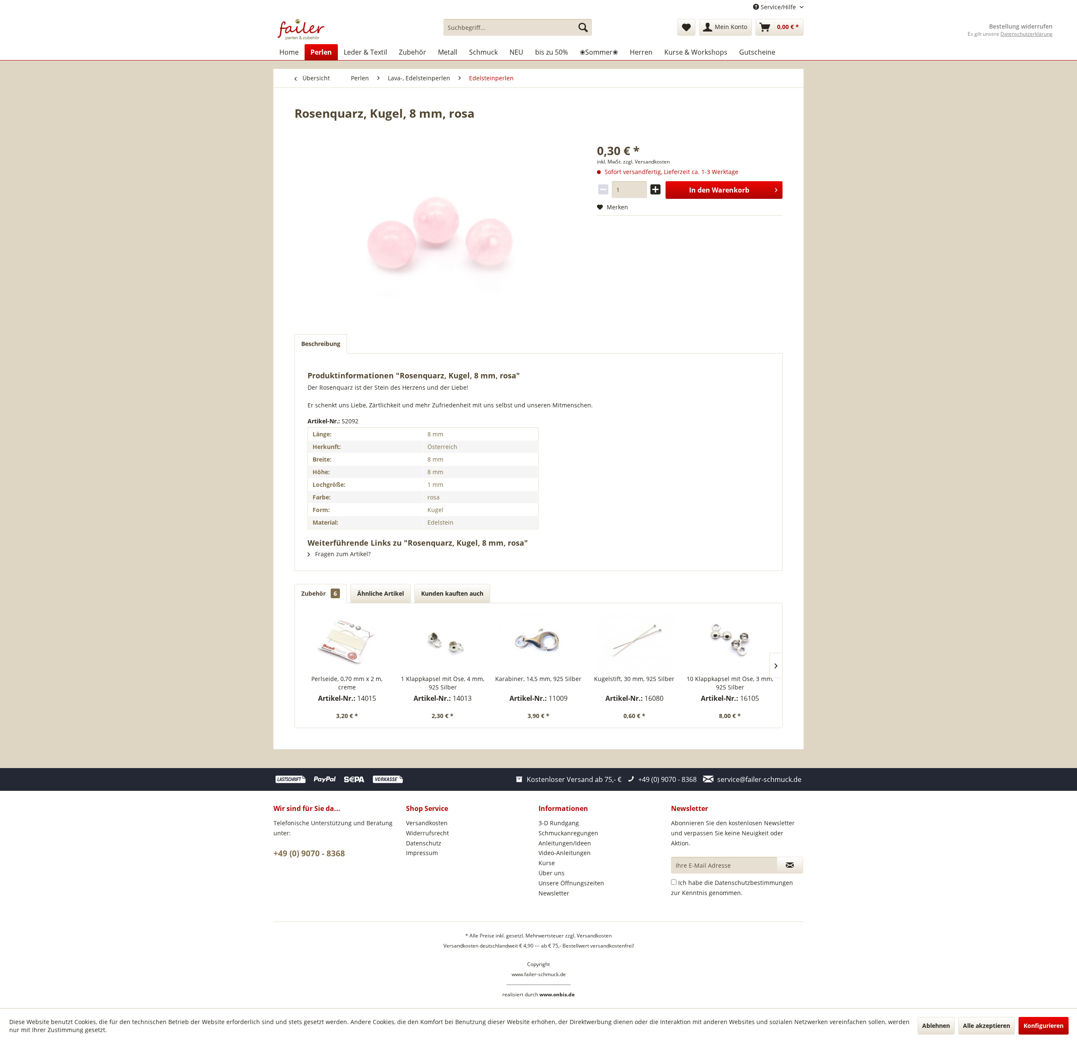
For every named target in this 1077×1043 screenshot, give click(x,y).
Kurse (546, 863)
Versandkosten (427, 823)
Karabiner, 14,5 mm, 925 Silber (538, 679)
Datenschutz (423, 843)
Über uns (551, 873)
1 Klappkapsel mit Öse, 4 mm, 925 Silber (442, 683)
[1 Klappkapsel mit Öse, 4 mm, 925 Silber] (443, 641)
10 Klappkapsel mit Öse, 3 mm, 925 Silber (730, 683)
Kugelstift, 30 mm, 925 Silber (634, 679)
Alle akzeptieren (986, 1026)
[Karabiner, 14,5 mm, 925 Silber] (538, 641)
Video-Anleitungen (564, 853)
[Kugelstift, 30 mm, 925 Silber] (634, 641)
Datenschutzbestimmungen (754, 883)
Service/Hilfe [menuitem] (778, 7)
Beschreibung (320, 344)
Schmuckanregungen (568, 833)
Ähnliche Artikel (380, 593)
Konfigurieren (1044, 1026)
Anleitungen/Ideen (564, 843)
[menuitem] (517, 27)
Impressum (422, 853)
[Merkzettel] (686, 27)
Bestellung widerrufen (1021, 26)
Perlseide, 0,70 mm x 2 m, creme (346, 683)
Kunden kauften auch (452, 593)
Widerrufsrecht (427, 833)
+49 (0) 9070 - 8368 (309, 853)
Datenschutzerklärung (1026, 33)
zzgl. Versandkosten (646, 161)
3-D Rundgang (558, 823)
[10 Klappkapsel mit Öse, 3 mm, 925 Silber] (730, 641)
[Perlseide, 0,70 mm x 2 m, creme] (347, 641)
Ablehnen (936, 1026)
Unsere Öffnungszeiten (571, 883)
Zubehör (319, 593)
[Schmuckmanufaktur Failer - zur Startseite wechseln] (301, 29)
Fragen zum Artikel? (342, 554)
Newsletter (553, 893)
